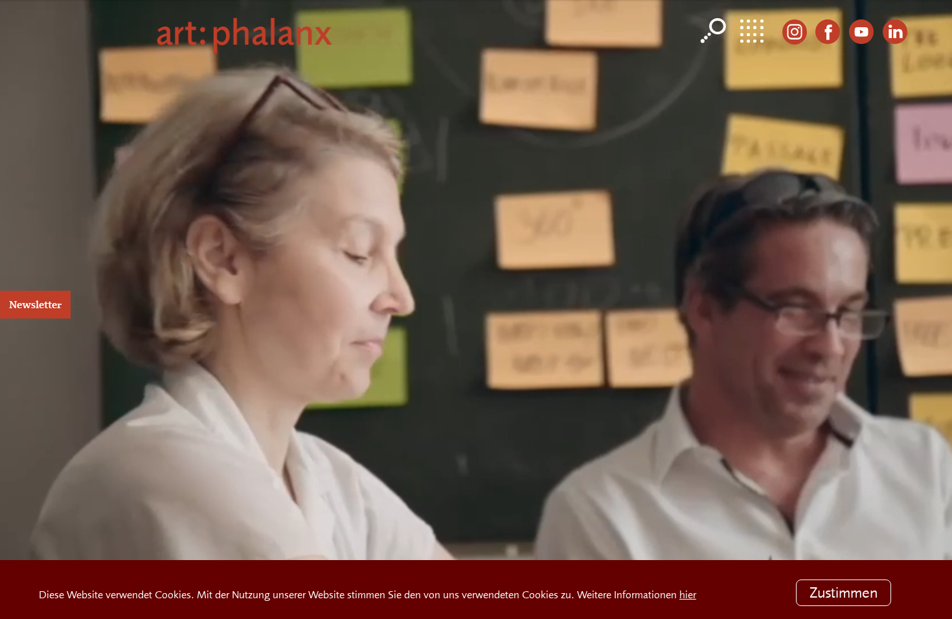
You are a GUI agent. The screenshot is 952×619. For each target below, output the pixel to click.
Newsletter (35, 304)
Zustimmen (843, 591)
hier (687, 594)
